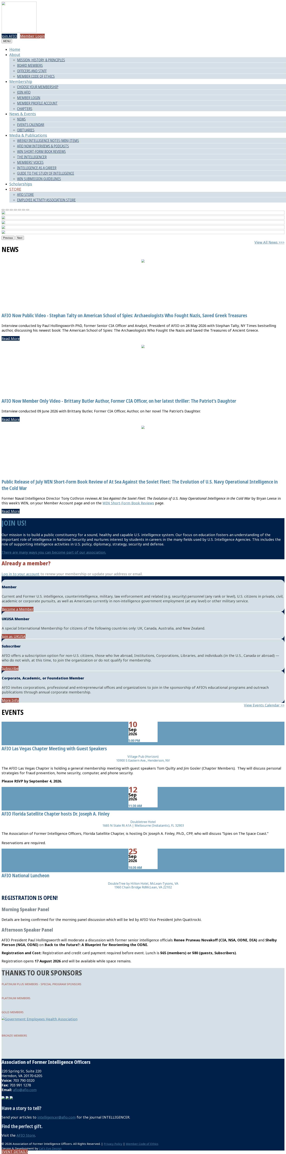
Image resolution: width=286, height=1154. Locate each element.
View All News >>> (269, 242)
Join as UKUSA (13, 636)
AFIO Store (25, 194)
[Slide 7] (27, 209)
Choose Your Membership (37, 86)
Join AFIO (9, 36)
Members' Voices (30, 162)
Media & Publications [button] (28, 135)
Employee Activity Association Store (46, 200)
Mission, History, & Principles (41, 60)
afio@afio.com (25, 1089)
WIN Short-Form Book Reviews (41, 151)
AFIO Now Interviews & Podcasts (43, 146)
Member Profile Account (37, 103)
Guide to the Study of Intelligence (45, 173)
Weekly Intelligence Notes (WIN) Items (48, 140)
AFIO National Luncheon (25, 875)
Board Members (30, 65)
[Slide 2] (7, 209)
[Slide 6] (23, 209)
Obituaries (25, 130)
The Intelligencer (32, 156)
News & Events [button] (22, 113)
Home (14, 49)
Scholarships (20, 184)
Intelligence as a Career (36, 167)
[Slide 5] (19, 209)
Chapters (24, 108)
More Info (10, 700)
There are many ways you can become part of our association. (54, 552)
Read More (11, 338)
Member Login (32, 36)
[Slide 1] (3, 209)
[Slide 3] (11, 209)
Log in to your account (20, 574)
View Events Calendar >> (264, 705)
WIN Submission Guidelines (39, 178)
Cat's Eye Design (50, 1148)
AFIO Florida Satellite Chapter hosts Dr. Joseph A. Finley (56, 813)
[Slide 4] (15, 209)
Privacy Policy (113, 1144)
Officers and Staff (32, 70)
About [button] (14, 54)
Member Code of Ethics (36, 76)
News (21, 119)
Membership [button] (20, 81)
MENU (7, 41)
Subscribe (10, 668)
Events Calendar (30, 124)
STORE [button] (15, 189)
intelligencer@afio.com (56, 1117)
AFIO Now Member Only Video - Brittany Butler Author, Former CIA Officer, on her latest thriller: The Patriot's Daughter (119, 401)
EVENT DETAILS (15, 1151)
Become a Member (17, 609)
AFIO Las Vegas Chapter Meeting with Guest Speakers (54, 748)
